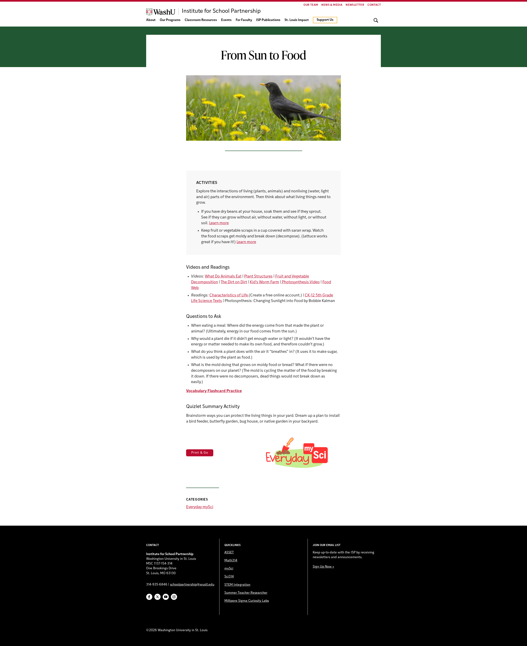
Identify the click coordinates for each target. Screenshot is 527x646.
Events (226, 20)
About (151, 20)
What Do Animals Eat (223, 277)
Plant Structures (258, 277)
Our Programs (170, 20)
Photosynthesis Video (300, 282)
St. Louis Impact (296, 20)
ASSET (229, 552)
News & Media (331, 5)
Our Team (310, 5)
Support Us (325, 20)
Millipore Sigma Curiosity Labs (246, 601)
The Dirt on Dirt (234, 282)
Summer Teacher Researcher (245, 593)
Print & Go (199, 452)
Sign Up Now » (323, 566)
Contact (374, 5)
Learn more (219, 223)
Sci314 (229, 576)
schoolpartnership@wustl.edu (192, 584)
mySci (228, 568)
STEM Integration (237, 585)
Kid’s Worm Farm (264, 282)
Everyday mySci (199, 507)
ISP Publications (268, 20)
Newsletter (355, 5)
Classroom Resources (201, 20)
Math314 (230, 560)
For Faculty (244, 20)
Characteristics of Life (229, 295)
